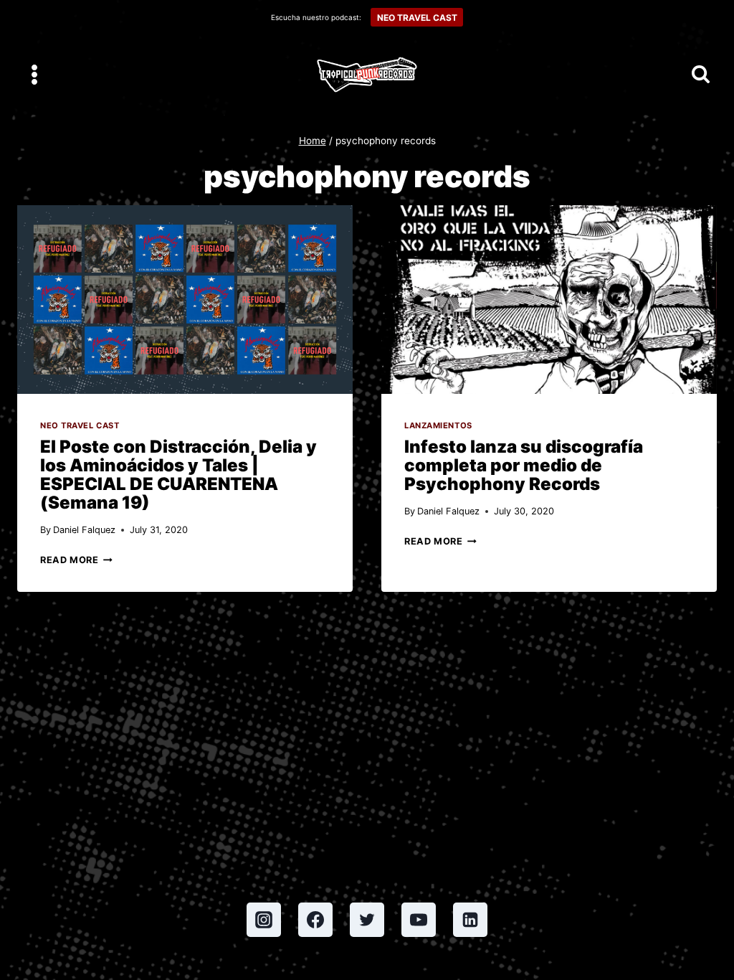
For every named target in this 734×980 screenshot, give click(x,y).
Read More (76, 560)
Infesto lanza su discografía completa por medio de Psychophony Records (523, 465)
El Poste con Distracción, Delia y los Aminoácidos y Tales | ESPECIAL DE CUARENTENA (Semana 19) (178, 474)
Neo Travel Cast (79, 425)
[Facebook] (315, 920)
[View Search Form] (701, 75)
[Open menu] (34, 74)
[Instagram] (264, 920)
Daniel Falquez (84, 529)
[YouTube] (418, 920)
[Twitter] (367, 920)
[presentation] (185, 299)
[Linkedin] (470, 920)
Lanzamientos (438, 425)
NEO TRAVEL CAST (417, 17)
